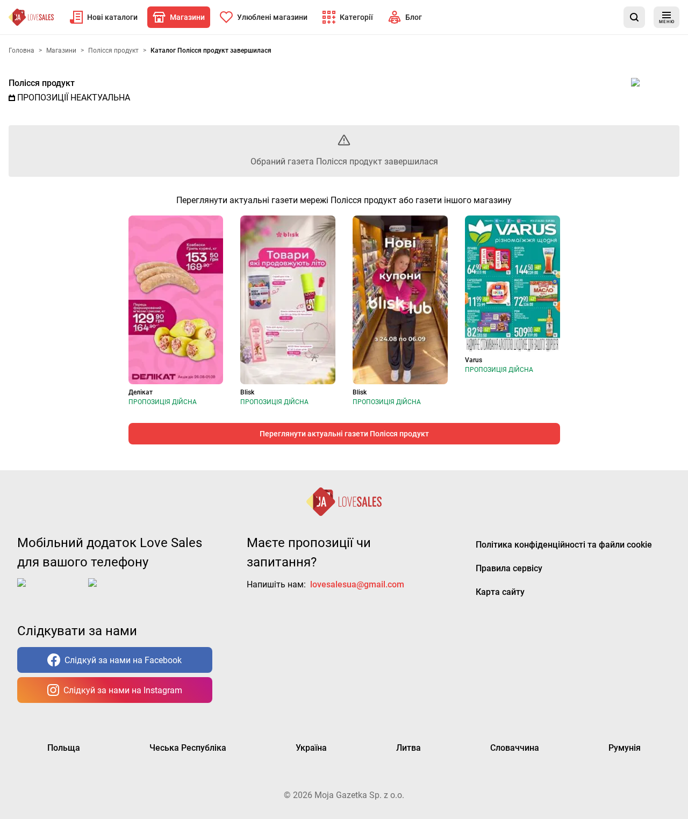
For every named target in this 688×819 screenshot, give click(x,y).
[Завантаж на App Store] (50, 591)
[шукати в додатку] (634, 17)
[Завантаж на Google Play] (121, 591)
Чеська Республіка (187, 748)
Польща (63, 748)
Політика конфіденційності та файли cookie (564, 545)
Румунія (624, 748)
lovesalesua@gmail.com (357, 584)
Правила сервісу (509, 568)
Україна (311, 748)
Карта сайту (500, 592)
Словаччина (514, 748)
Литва (408, 748)
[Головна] (31, 17)
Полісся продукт (42, 83)
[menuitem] (103, 17)
